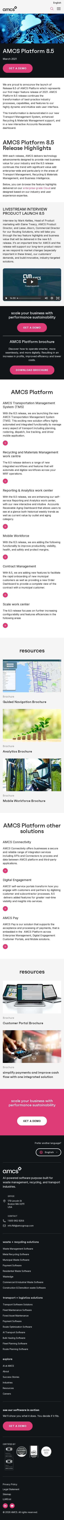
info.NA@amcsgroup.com (21, 1225)
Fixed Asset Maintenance (16, 1315)
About (6, 1371)
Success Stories (11, 1377)
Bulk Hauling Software (14, 1338)
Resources (8, 1388)
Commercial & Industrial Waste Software (23, 1282)
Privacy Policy (10, 1484)
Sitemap (7, 1494)
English (57, 2)
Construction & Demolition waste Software (24, 1287)
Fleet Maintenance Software (17, 1310)
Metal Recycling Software (16, 1254)
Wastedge (8, 1276)
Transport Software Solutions (18, 1304)
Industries (8, 1382)
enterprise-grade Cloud (36, 188)
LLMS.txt (7, 1499)
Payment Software (12, 1265)
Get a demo (18, 68)
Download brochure (32, 370)
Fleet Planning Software (15, 1343)
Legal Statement (11, 1489)
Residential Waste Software (17, 1271)
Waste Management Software (18, 1248)
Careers (7, 1393)
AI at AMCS (8, 1365)
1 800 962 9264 (16, 1220)
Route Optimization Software (17, 1326)
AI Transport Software (14, 1332)
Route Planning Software (15, 1349)
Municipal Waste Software (16, 1260)
